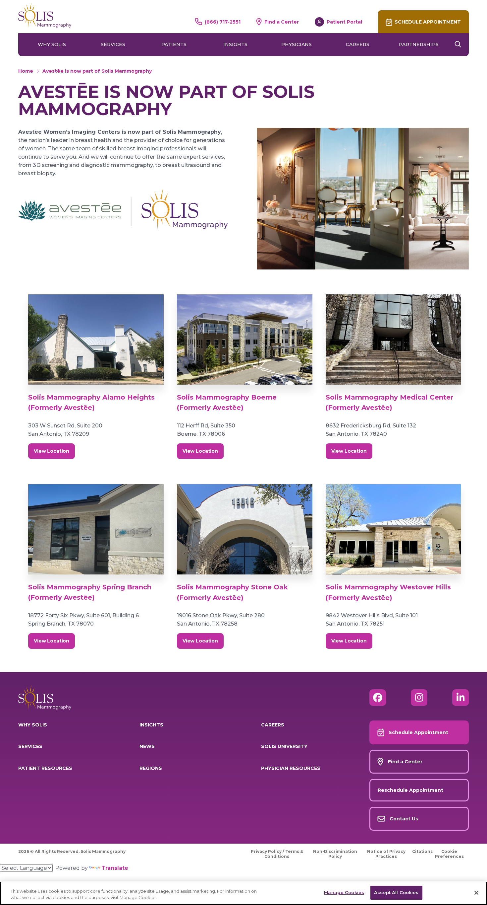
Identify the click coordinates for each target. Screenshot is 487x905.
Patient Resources (45, 768)
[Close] (476, 892)
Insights (235, 44)
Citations (422, 851)
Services (113, 44)
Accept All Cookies (396, 892)
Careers (357, 44)
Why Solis (52, 44)
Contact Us (404, 819)
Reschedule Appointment (410, 790)
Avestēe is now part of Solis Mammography (97, 71)
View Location (51, 451)
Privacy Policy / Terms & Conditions (277, 854)
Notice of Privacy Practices (386, 854)
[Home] (44, 15)
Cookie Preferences (449, 854)
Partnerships (419, 44)
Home (25, 71)
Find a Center (281, 22)
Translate (114, 868)
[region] (243, 893)
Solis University (284, 746)
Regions (150, 768)
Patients (174, 44)
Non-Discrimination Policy (335, 854)
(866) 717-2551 (223, 22)
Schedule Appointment (428, 22)
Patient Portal (344, 22)
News (147, 746)
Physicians (296, 44)
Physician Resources (290, 768)
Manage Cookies (344, 892)
